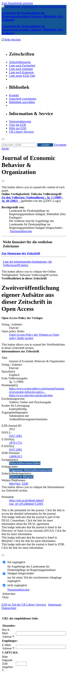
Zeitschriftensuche (20, 62)
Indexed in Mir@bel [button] (21, 476)
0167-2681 (15, 435)
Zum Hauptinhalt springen (17, 3)
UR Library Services (21, 131)
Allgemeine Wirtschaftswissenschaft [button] (30, 470)
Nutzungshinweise (20, 121)
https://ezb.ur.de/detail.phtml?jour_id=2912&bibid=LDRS (26, 502)
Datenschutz (9, 608)
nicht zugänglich (17, 585)
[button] (31, 194)
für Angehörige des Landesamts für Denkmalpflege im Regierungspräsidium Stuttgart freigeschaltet (31, 570)
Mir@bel (15, 483)
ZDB (25, 483)
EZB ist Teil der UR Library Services (24, 604)
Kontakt (14, 95)
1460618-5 (15, 456)
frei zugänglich (16, 562)
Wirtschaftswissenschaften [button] (24, 463)
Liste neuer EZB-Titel (22, 75)
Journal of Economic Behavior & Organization (28, 164)
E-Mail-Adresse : (8, 646)
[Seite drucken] (11, 39)
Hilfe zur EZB (17, 128)
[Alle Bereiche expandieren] (3, 181)
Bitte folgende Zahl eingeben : (7, 663)
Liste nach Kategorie (21, 72)
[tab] (34, 194)
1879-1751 (15, 442)
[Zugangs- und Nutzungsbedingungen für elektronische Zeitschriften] (20, 200)
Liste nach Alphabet (21, 69)
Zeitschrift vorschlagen (22, 98)
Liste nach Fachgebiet (22, 65)
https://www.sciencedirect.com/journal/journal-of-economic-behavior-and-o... (37, 390)
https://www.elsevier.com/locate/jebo (31, 395)
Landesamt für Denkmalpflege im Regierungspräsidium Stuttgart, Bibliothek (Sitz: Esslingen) (32, 16)
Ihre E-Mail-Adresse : (8, 633)
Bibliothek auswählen (22, 102)
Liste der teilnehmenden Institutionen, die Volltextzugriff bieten (27, 263)
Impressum (54, 604)
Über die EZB (17, 124)
